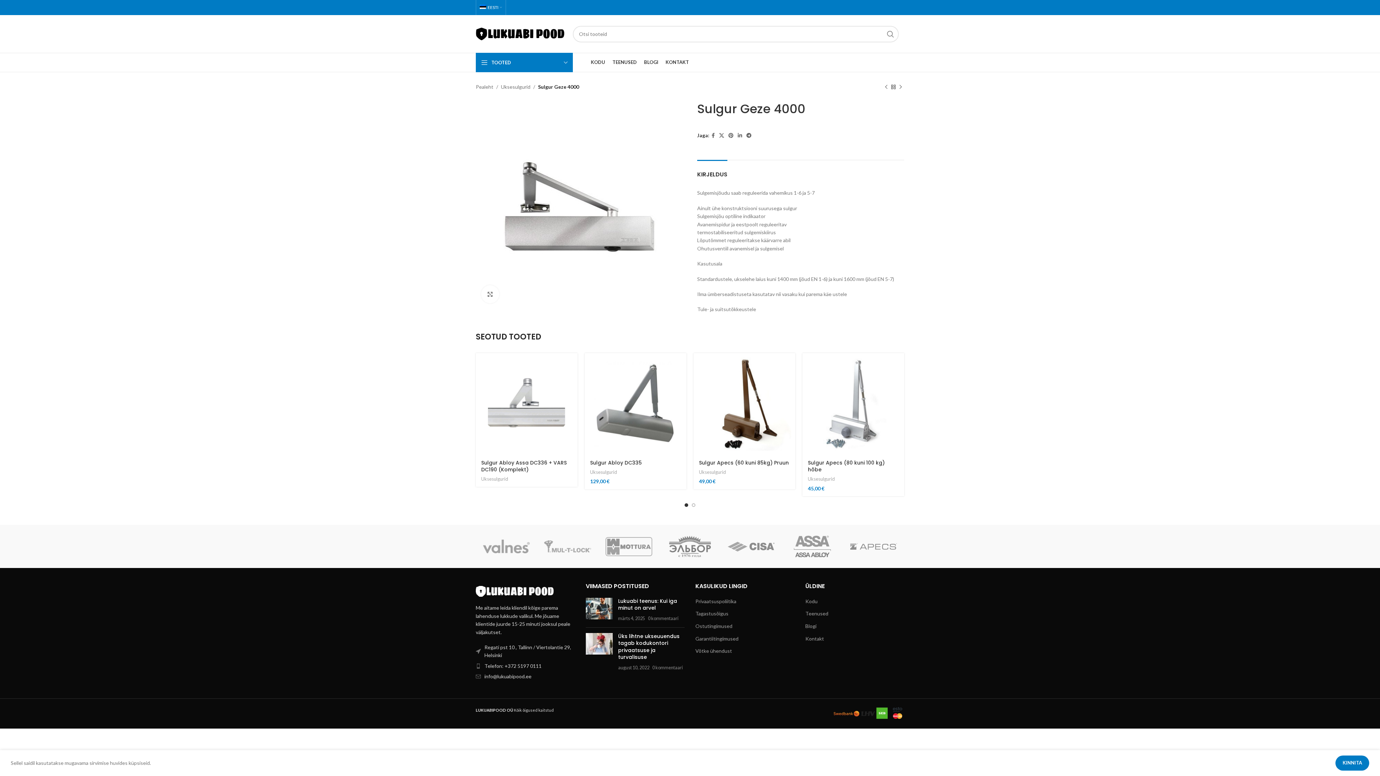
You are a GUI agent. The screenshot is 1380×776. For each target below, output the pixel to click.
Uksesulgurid (515, 87)
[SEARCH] (890, 34)
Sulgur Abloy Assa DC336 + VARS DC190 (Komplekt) (524, 466)
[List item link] (525, 666)
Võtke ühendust (713, 651)
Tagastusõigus (711, 613)
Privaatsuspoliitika (715, 601)
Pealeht (484, 87)
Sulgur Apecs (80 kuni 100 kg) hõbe (846, 466)
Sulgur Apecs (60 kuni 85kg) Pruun (744, 462)
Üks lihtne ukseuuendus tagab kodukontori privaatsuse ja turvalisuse (649, 647)
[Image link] (515, 591)
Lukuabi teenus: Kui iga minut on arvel (647, 604)
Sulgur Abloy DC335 (616, 462)
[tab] (712, 171)
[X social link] (721, 135)
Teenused (816, 613)
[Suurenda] (490, 294)
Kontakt (814, 639)
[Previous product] (886, 87)
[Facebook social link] (713, 135)
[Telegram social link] (749, 135)
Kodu (811, 601)
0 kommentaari (663, 618)
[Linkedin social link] (740, 135)
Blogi (810, 626)
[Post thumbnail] (599, 610)
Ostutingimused (713, 626)
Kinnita (1352, 763)
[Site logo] (521, 33)
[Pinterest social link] (731, 135)
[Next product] (900, 87)
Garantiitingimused (717, 639)
